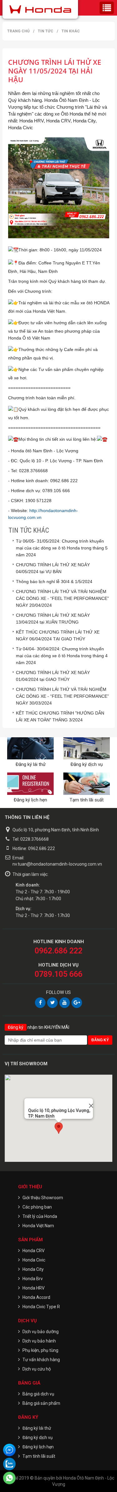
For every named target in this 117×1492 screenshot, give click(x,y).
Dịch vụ (27, 1320)
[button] (58, 1128)
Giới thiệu (30, 1187)
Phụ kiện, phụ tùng (40, 1350)
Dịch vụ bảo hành (39, 1340)
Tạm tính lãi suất (87, 800)
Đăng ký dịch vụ (87, 764)
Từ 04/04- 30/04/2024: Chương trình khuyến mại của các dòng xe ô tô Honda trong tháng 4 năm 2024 (62, 655)
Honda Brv (32, 1278)
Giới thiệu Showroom (42, 1197)
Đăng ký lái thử (31, 764)
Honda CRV (33, 1250)
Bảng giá (29, 1383)
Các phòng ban (37, 1207)
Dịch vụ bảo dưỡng (40, 1331)
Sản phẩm (30, 1240)
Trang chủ (18, 31)
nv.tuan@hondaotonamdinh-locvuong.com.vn (57, 864)
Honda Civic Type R (41, 1306)
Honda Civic (33, 1259)
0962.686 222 (41, 848)
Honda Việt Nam (38, 1225)
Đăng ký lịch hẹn (30, 800)
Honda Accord (36, 1297)
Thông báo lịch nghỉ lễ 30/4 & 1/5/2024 (54, 581)
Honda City (33, 1269)
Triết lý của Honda (39, 1216)
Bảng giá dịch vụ (38, 1393)
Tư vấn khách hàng (41, 1359)
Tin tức (45, 31)
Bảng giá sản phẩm (41, 1403)
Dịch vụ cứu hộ (36, 1368)
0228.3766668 (34, 839)
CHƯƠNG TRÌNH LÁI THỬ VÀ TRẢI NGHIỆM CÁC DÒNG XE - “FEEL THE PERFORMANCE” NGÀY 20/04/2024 (62, 598)
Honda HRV (33, 1287)
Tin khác (70, 31)
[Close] (88, 1103)
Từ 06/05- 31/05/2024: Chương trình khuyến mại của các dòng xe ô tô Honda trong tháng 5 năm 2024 (62, 548)
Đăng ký (28, 1417)
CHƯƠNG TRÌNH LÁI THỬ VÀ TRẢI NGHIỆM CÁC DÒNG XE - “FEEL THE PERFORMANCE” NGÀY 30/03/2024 (62, 696)
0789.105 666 (58, 974)
